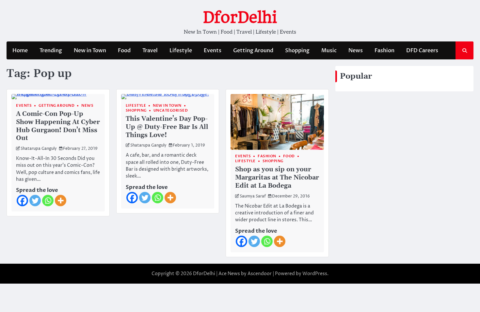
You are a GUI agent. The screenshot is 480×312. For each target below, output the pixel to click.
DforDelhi (240, 17)
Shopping (297, 50)
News (355, 50)
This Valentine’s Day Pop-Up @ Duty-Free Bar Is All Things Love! (167, 127)
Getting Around (253, 50)
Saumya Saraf (253, 196)
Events (212, 50)
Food (124, 50)
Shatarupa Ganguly (39, 148)
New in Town (90, 50)
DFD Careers (422, 50)
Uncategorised (170, 110)
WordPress (314, 274)
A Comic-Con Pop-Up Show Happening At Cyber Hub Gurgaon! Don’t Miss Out (58, 126)
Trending (51, 50)
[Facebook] (22, 200)
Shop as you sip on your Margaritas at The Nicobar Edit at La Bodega (277, 177)
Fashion (384, 50)
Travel (150, 50)
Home (20, 50)
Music (329, 50)
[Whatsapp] (48, 200)
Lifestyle (180, 50)
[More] (60, 200)
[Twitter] (35, 200)
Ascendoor (260, 274)
